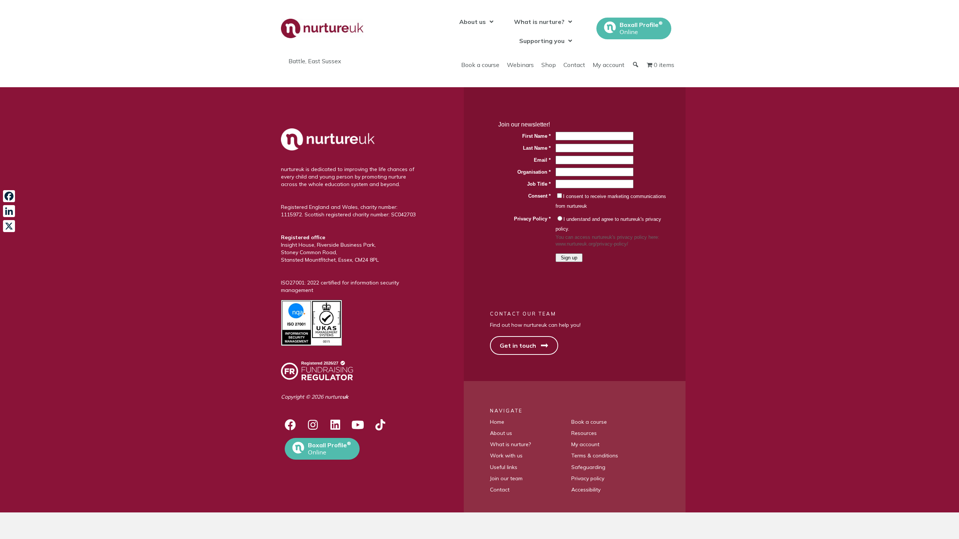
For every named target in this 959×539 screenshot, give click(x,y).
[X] (8, 226)
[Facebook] (8, 196)
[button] (290, 424)
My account (608, 64)
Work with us (506, 455)
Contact (574, 64)
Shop (548, 64)
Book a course (480, 64)
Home (497, 421)
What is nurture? (510, 444)
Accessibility (585, 489)
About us (501, 433)
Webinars (520, 64)
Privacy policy (587, 478)
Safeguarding (588, 467)
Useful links (503, 467)
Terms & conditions (594, 455)
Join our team (506, 478)
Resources (584, 433)
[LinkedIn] (8, 211)
